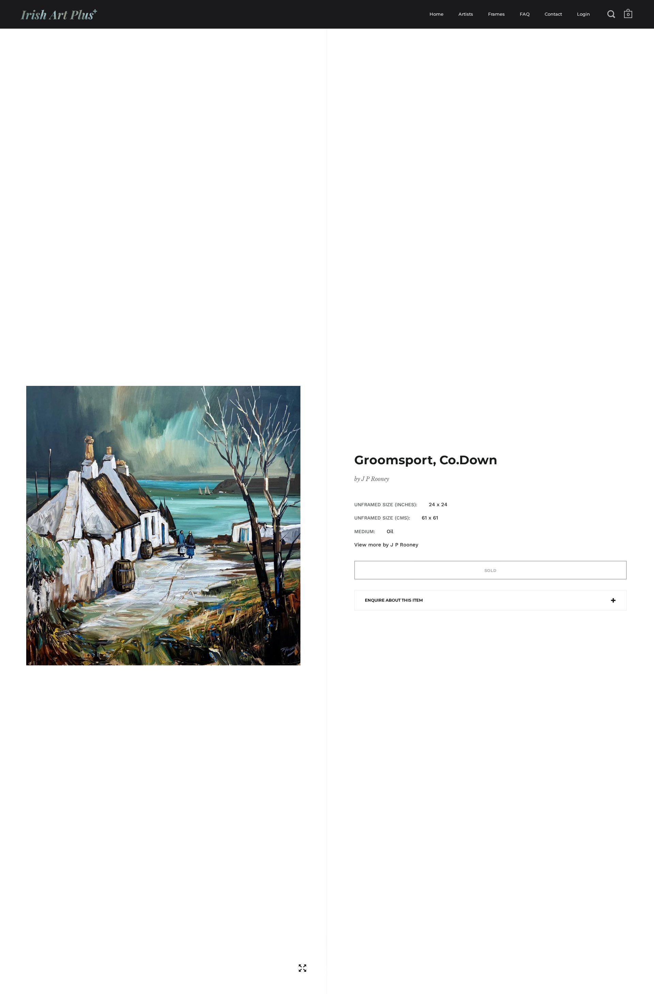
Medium (364, 531)
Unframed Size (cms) (381, 518)
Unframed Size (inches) (385, 504)
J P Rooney (375, 479)
